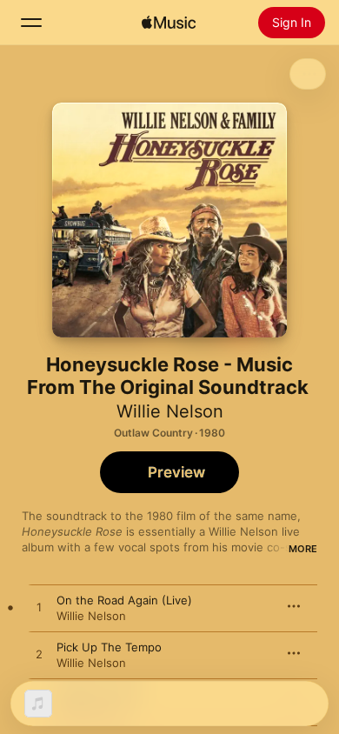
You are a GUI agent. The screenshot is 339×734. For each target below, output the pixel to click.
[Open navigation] (31, 22)
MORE (303, 549)
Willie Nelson (169, 411)
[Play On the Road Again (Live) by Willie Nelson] (39, 608)
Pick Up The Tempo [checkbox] (109, 647)
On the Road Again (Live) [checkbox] (124, 600)
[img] (169, 22)
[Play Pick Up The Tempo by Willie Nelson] (39, 655)
